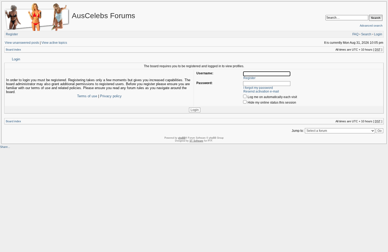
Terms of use (87, 96)
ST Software (196, 140)
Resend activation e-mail (261, 91)
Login (378, 34)
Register (12, 34)
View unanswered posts (22, 43)
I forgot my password (258, 88)
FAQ (355, 34)
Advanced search (371, 25)
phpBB (181, 138)
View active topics (54, 43)
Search (366, 34)
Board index (13, 49)
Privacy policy (111, 96)
